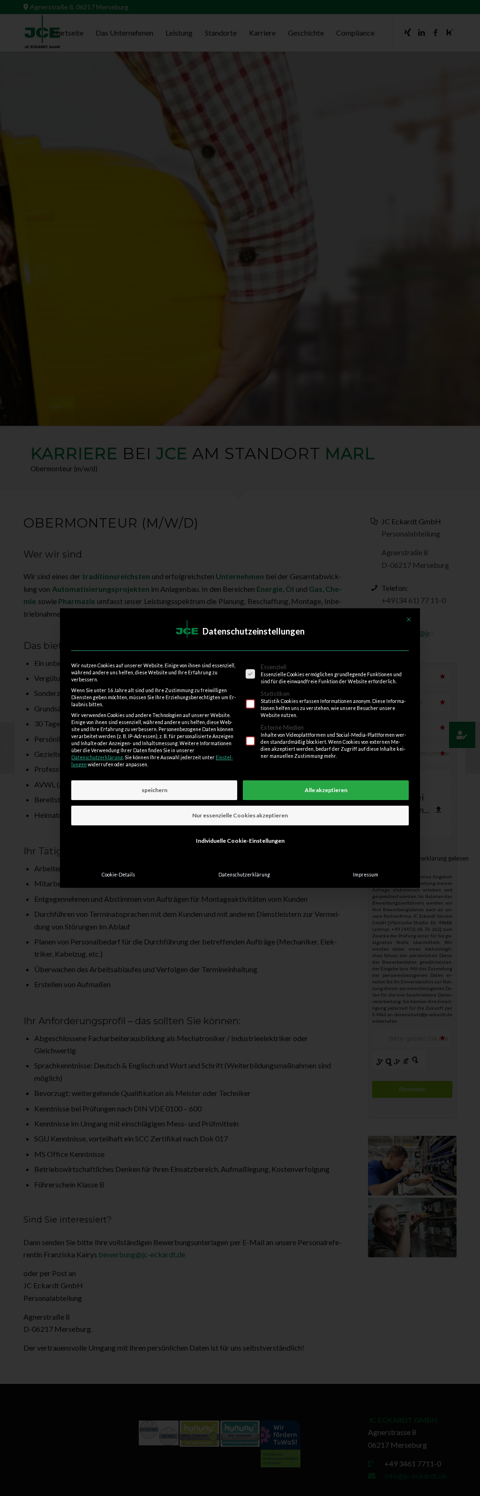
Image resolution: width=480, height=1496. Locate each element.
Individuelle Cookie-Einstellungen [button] (240, 840)
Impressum (365, 874)
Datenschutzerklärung (97, 757)
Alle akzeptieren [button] (326, 789)
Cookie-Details (118, 874)
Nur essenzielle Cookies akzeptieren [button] (240, 815)
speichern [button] (154, 789)
